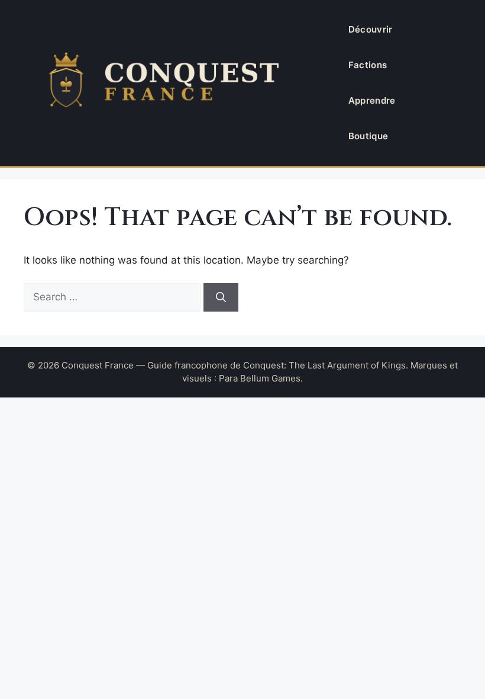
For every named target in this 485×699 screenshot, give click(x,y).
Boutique (368, 136)
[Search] (220, 297)
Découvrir (370, 29)
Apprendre (372, 100)
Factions (367, 64)
